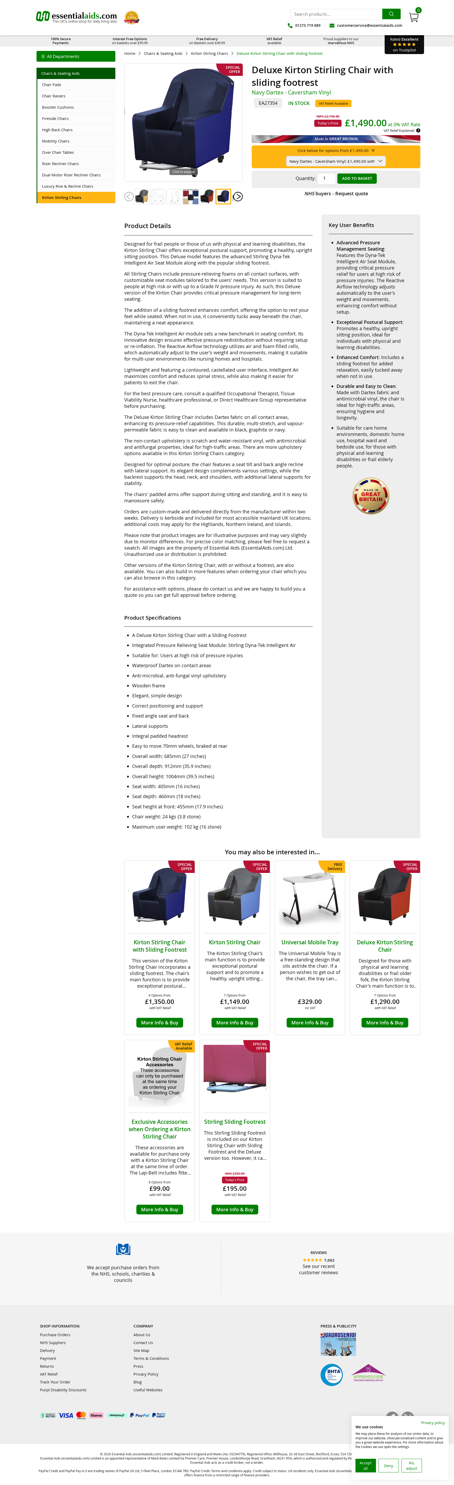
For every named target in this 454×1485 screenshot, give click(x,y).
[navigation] (76, 56)
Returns (47, 1366)
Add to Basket (357, 178)
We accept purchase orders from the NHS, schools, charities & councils (123, 1273)
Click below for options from (333, 150)
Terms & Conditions (151, 1358)
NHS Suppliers (53, 1342)
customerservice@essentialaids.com (369, 25)
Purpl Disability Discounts (63, 1389)
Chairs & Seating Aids (163, 53)
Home (129, 53)
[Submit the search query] (391, 14)
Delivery (47, 1350)
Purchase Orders (55, 1334)
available (274, 40)
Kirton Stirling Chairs (209, 53)
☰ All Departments (60, 56)
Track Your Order (55, 1381)
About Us (141, 1334)
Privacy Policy (145, 1374)
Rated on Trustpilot (404, 44)
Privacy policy (433, 1422)
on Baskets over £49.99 (207, 40)
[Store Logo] (76, 17)
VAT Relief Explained (399, 130)
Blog (137, 1381)
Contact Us (143, 1342)
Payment (48, 1358)
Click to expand (184, 172)
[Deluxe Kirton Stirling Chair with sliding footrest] (142, 196)
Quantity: (306, 178)
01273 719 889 (308, 25)
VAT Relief (49, 1374)
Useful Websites (147, 1389)
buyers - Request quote (336, 193)
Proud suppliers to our (341, 40)
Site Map (141, 1350)
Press (138, 1366)
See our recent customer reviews (318, 1269)
